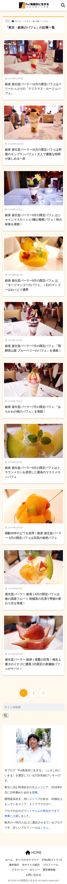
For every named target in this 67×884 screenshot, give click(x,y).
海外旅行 (14, 864)
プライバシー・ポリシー (26, 869)
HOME (36, 852)
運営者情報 (49, 869)
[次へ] (43, 693)
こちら (44, 827)
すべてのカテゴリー (27, 859)
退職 (34, 792)
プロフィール (50, 864)
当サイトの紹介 (31, 864)
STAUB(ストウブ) (52, 859)
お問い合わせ (33, 875)
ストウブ (34, 798)
